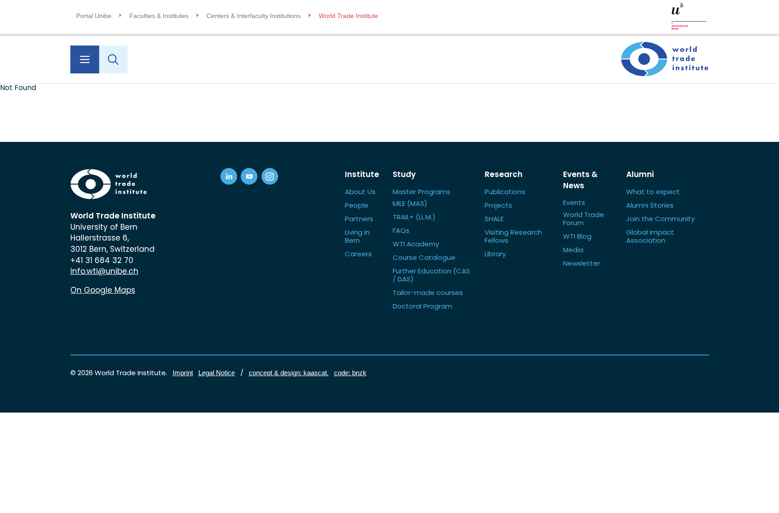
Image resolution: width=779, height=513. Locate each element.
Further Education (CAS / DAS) (431, 275)
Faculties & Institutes (158, 15)
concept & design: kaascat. (289, 373)
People (356, 205)
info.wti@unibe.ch (104, 271)
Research (503, 174)
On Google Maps (102, 290)
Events (574, 202)
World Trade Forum (583, 218)
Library (495, 254)
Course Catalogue (424, 257)
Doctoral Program (422, 306)
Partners (359, 218)
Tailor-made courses (428, 292)
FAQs (401, 230)
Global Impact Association (650, 236)
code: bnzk (350, 373)
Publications (505, 191)
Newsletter (581, 263)
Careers (358, 254)
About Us (360, 191)
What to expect (653, 191)
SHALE (494, 218)
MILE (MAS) (410, 203)
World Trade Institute (348, 15)
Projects (498, 205)
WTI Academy (416, 244)
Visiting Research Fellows (513, 236)
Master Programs (421, 191)
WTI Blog (577, 236)
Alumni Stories (650, 205)
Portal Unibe (93, 15)
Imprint (183, 373)
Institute (362, 174)
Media (573, 249)
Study (404, 174)
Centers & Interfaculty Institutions (253, 15)
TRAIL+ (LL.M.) (414, 217)
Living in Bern (357, 236)
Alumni (640, 174)
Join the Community (660, 218)
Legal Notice (216, 373)
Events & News (580, 180)
